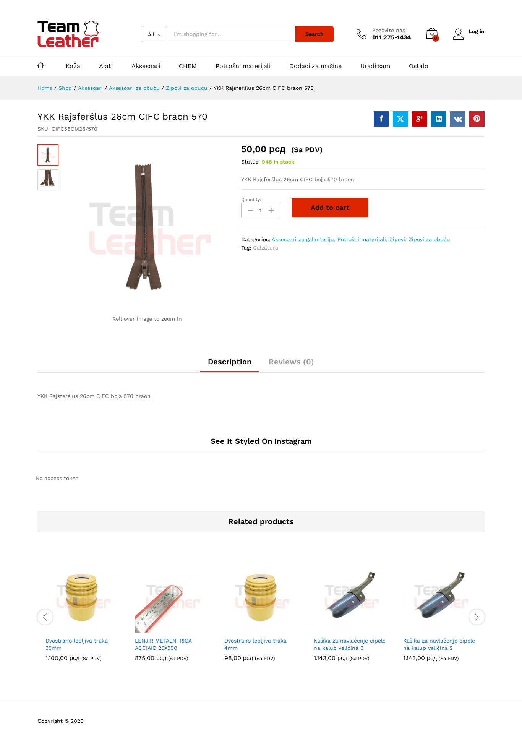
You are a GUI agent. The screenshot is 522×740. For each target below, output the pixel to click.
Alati (106, 66)
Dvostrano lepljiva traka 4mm (255, 644)
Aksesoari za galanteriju (303, 239)
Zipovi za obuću (429, 239)
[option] (82, 615)
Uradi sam (375, 66)
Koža (73, 66)
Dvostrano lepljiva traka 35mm (76, 644)
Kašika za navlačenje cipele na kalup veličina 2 (439, 644)
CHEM (188, 66)
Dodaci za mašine (315, 66)
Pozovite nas (388, 30)
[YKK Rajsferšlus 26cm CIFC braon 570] (381, 119)
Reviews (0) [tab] (291, 361)
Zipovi (397, 239)
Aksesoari (145, 66)
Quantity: (251, 199)
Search (314, 34)
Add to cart (330, 207)
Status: (250, 162)
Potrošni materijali (243, 66)
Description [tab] (229, 361)
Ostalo (418, 66)
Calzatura (265, 248)
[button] (73, 628)
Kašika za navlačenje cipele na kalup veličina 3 (350, 644)
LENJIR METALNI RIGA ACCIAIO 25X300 (163, 644)
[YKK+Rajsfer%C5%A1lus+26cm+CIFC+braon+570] (400, 119)
